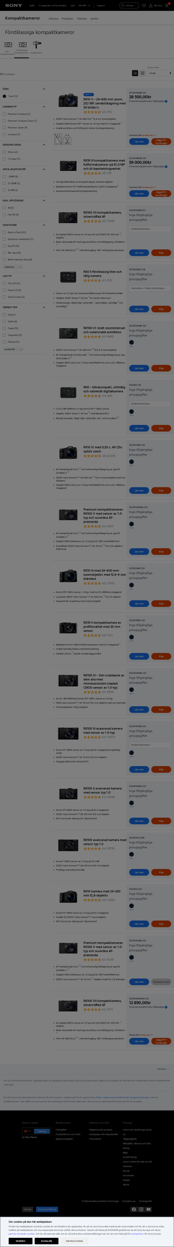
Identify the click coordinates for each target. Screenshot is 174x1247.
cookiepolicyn (137, 1233)
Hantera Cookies (74, 1241)
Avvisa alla (46, 1241)
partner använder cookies (22, 1233)
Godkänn (20, 1241)
